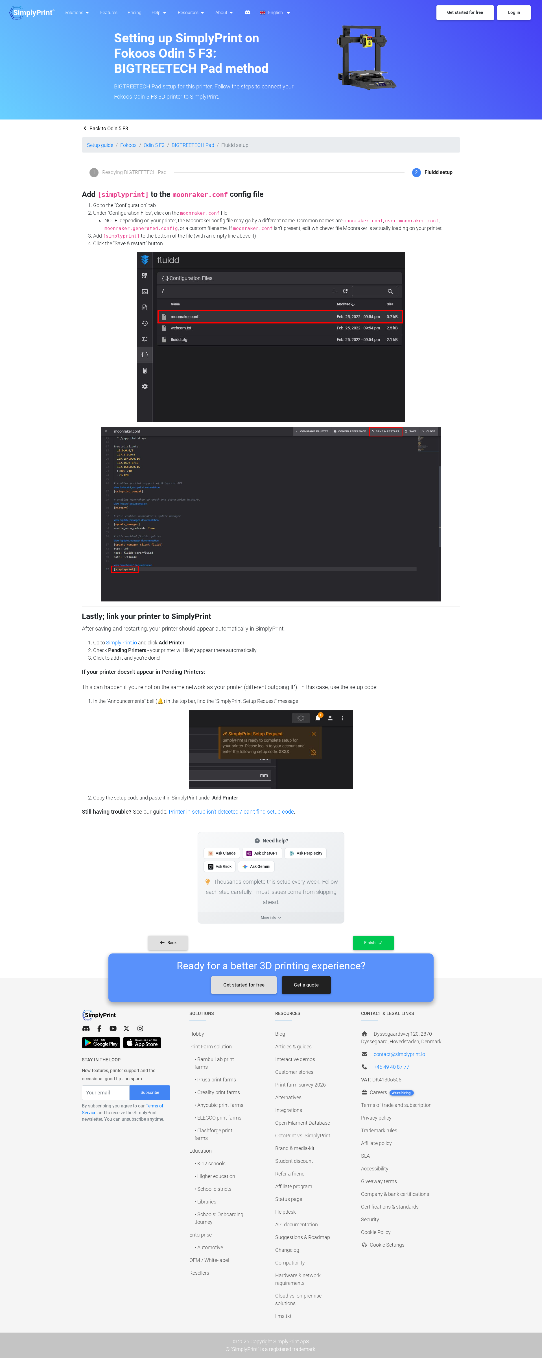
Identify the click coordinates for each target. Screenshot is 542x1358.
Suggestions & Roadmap (302, 1237)
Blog (280, 1034)
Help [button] (157, 12)
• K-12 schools (210, 1163)
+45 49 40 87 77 (391, 1067)
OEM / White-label (209, 1260)
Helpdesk (285, 1212)
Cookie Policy (376, 1232)
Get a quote (306, 985)
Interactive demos (295, 1059)
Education (200, 1151)
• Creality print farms (217, 1092)
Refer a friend (290, 1174)
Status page (288, 1199)
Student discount (294, 1161)
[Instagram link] (140, 1028)
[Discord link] (86, 1028)
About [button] (221, 12)
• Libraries (205, 1202)
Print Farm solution (210, 1047)
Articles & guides (293, 1047)
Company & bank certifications (395, 1194)
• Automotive (208, 1247)
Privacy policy (376, 1118)
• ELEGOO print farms (217, 1118)
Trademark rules (379, 1130)
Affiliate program (293, 1186)
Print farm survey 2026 (300, 1085)
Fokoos (128, 145)
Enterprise (200, 1235)
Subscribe (150, 1092)
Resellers (199, 1273)
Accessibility (374, 1169)
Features (108, 12)
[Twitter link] (126, 1028)
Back (171, 942)
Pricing (134, 12)
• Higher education (214, 1176)
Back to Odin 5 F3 (108, 128)
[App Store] (142, 1042)
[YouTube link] (113, 1028)
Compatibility (290, 1263)
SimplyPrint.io (121, 643)
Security (370, 1219)
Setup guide (100, 145)
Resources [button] (189, 12)
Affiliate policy (376, 1143)
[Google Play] (101, 1042)
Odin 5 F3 (154, 145)
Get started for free (244, 985)
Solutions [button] (74, 12)
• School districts (212, 1189)
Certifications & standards (390, 1207)
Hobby (196, 1034)
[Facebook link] (99, 1028)
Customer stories (294, 1072)
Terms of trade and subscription (396, 1105)
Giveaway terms (379, 1181)
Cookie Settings (387, 1245)
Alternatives (288, 1097)
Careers (390, 1092)
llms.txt (283, 1316)
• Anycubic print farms (218, 1105)
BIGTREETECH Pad (193, 145)
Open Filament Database (302, 1123)
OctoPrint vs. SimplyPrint (302, 1135)
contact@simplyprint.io (399, 1054)
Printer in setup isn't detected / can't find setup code (231, 811)
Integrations (288, 1110)
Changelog (287, 1250)
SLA (365, 1156)
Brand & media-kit (294, 1148)
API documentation (296, 1224)
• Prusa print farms (215, 1080)
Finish (370, 942)
